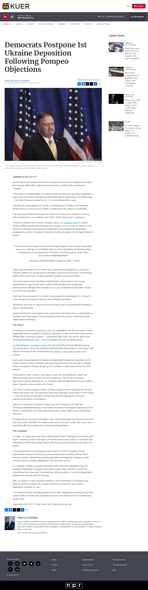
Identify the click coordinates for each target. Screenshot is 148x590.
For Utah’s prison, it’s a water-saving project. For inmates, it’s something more (133, 130)
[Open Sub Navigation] (13, 24)
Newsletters (103, 24)
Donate (139, 6)
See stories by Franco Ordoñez (32, 532)
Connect (62, 24)
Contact (55, 565)
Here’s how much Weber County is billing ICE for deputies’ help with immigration (132, 53)
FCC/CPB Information (90, 570)
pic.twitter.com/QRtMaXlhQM (53, 255)
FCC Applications (119, 560)
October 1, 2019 (72, 260)
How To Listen (46, 24)
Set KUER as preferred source (90, 80)
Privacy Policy (87, 565)
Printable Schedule (120, 565)
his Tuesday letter (69, 222)
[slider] (15, 17)
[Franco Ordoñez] (10, 523)
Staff (54, 570)
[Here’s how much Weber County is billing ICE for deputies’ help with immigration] (116, 47)
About (54, 560)
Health (128, 122)
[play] (5, 17)
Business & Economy (129, 96)
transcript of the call (45, 330)
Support (75, 24)
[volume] (12, 16)
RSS (114, 570)
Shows (30, 24)
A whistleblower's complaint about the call (34, 345)
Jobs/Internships (88, 560)
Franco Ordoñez (22, 81)
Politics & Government (130, 44)
